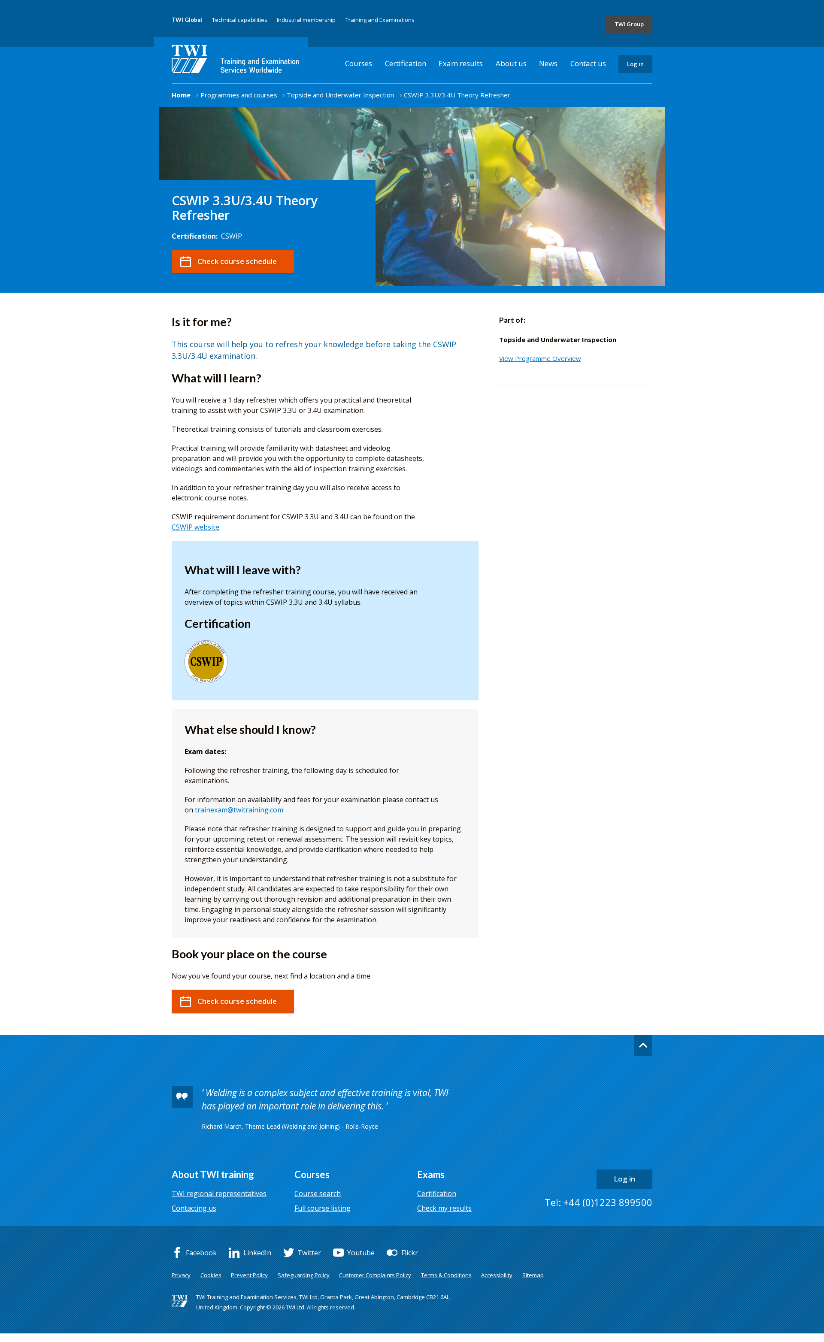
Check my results (444, 1208)
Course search (317, 1193)
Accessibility (496, 1275)
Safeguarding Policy (304, 1275)
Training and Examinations (380, 20)
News (548, 63)
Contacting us (194, 1208)
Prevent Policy (249, 1275)
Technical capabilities (239, 20)
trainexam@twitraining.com (239, 810)
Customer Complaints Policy (375, 1275)
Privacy (181, 1275)
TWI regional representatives (219, 1193)
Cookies (210, 1275)
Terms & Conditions (446, 1275)
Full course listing (322, 1208)
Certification (405, 63)
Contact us (588, 63)
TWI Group (629, 24)
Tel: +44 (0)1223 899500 (598, 1202)
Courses (358, 63)
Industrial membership (306, 20)
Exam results (461, 63)
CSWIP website (195, 527)
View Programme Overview (540, 358)
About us (511, 63)
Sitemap (533, 1275)
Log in (635, 64)
